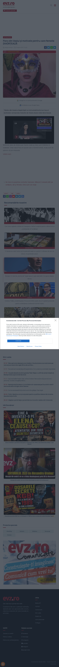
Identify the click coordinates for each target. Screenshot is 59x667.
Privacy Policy (38, 346)
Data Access (29, 346)
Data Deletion (21, 346)
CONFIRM (18, 340)
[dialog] (29, 333)
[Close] (56, 320)
